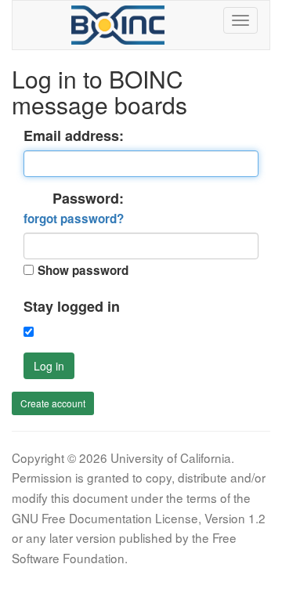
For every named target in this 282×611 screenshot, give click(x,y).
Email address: (74, 136)
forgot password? (74, 218)
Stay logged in (72, 306)
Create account (52, 403)
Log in (49, 366)
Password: (74, 208)
